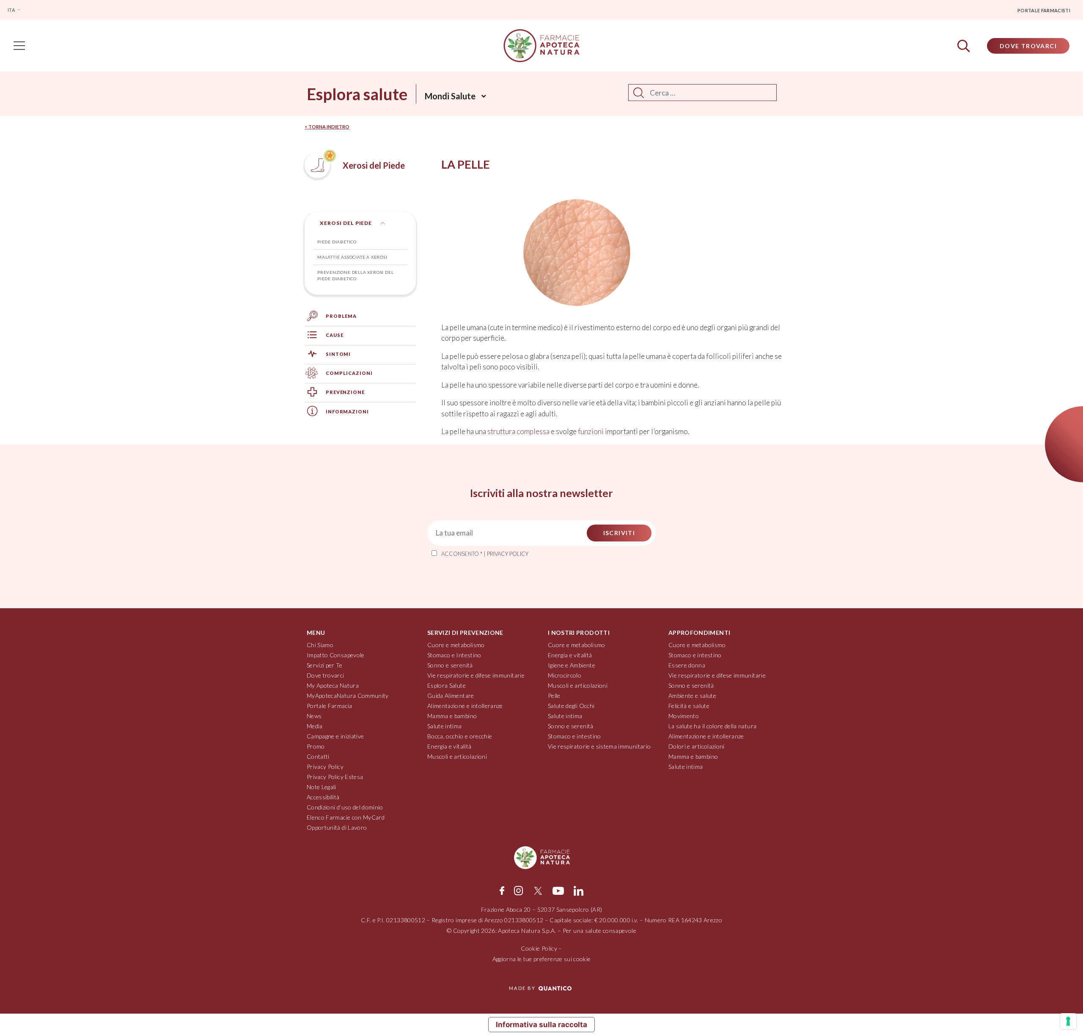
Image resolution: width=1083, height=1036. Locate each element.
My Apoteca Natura (333, 685)
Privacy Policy (325, 766)
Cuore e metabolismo (456, 644)
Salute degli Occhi (571, 705)
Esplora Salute (446, 685)
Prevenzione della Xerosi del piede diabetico (355, 275)
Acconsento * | (484, 553)
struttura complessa (518, 431)
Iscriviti (619, 532)
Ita (12, 10)
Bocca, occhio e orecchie (459, 736)
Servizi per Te (324, 665)
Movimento (683, 715)
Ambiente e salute (692, 695)
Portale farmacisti (1043, 10)
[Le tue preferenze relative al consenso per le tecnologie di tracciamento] (1068, 1021)
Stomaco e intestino (574, 736)
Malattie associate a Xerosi (352, 257)
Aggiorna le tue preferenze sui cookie (541, 958)
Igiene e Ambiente (571, 665)
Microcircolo (564, 675)
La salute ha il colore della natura (712, 726)
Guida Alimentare (450, 695)
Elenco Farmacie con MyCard (346, 817)
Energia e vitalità (449, 746)
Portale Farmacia (329, 705)
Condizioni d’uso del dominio (345, 807)
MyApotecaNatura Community (348, 695)
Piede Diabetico (337, 241)
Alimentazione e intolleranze (465, 705)
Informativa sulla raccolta (541, 1024)
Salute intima (444, 726)
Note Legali (321, 786)
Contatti (318, 756)
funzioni (591, 431)
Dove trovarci (325, 675)
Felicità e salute (688, 705)
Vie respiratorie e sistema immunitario (599, 746)
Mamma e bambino (452, 715)
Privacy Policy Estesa (335, 776)
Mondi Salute (450, 96)
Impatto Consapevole (336, 655)
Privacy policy (507, 553)
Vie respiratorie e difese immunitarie (476, 675)
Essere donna (686, 665)
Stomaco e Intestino (454, 655)
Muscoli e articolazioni (457, 756)
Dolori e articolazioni (696, 746)
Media (315, 726)
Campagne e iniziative (335, 736)
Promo (316, 746)
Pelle (554, 695)
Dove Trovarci (1028, 45)
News (314, 715)
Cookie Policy (539, 948)
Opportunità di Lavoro (337, 827)
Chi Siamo (320, 644)
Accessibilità (323, 797)
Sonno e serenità (450, 665)
